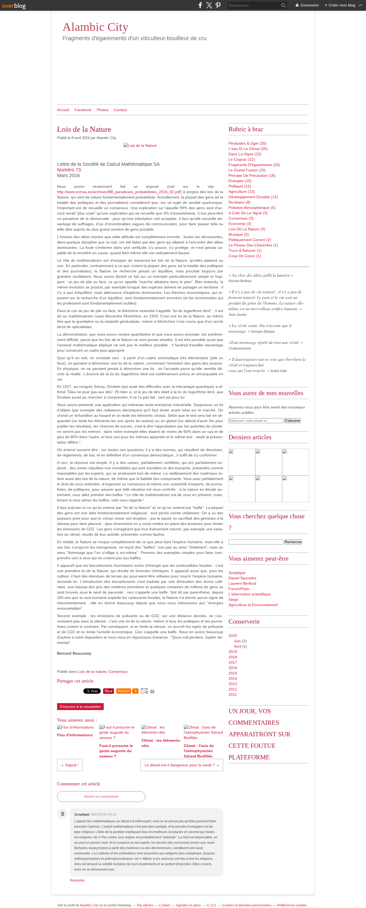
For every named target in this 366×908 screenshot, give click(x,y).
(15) (240, 181)
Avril (237, 646)
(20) (254, 165)
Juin (237, 641)
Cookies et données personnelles (246, 905)
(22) (245, 154)
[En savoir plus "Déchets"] (242, 488)
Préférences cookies (292, 905)
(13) (242, 191)
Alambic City (95, 26)
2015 (233, 673)
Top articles (145, 905)
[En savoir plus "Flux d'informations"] (268, 488)
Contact (120, 110)
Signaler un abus (188, 905)
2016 (233, 668)
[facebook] (200, 5)
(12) (253, 197)
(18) (252, 175)
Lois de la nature (92, 671)
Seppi (233, 599)
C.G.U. (212, 905)
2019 (233, 652)
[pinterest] (218, 5)
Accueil (63, 110)
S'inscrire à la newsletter (80, 706)
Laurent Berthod (242, 583)
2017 (233, 662)
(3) (248, 213)
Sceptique (237, 573)
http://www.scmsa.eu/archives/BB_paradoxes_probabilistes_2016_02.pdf (118, 192)
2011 (233, 694)
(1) (253, 245)
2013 (233, 684)
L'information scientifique (250, 594)
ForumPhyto (239, 589)
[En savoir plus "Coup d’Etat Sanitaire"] (295, 462)
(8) (240, 202)
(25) (248, 149)
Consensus (118, 671)
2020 (233, 635)
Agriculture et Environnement (253, 605)
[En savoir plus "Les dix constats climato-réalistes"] (242, 462)
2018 (233, 657)
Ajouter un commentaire (101, 796)
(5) (252, 207)
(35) (248, 143)
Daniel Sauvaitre (242, 578)
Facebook (82, 110)
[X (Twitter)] (209, 5)
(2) (239, 234)
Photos (103, 110)
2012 (233, 689)
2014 (233, 678)
